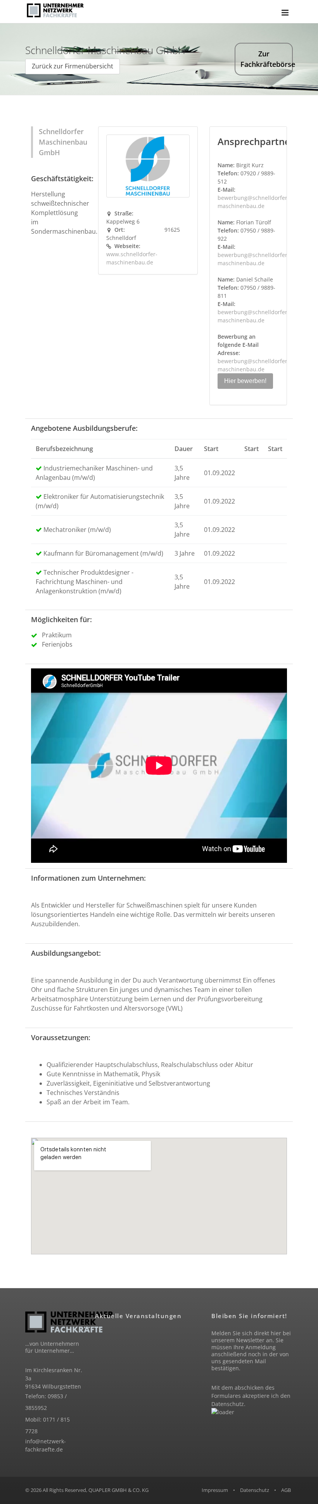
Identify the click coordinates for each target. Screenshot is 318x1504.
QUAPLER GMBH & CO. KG (118, 1490)
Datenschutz (227, 1404)
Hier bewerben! (245, 381)
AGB (286, 1490)
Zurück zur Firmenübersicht (72, 66)
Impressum (215, 1490)
